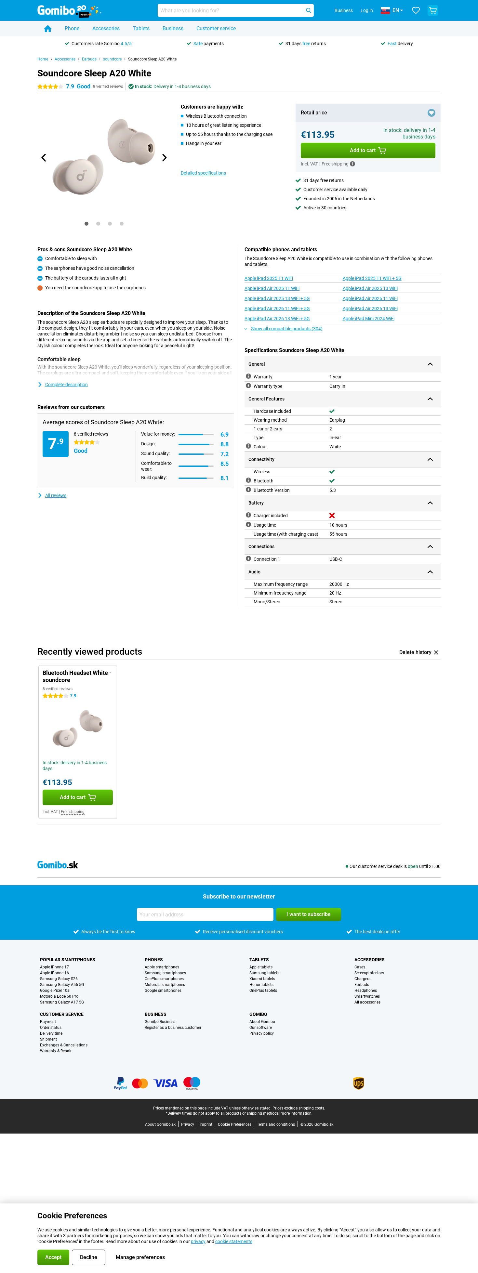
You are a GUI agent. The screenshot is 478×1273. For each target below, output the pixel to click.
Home (42, 59)
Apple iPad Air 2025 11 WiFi (272, 288)
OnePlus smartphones (164, 979)
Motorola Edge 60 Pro (59, 996)
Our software (260, 1027)
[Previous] (43, 157)
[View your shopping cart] (433, 10)
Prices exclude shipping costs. (298, 1108)
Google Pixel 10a (55, 990)
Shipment (48, 1039)
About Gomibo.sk (160, 1124)
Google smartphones (163, 990)
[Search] (308, 10)
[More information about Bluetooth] (248, 480)
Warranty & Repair (56, 1051)
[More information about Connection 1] (248, 558)
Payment (48, 1021)
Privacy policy (261, 1033)
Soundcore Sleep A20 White (152, 59)
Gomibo (258, 1014)
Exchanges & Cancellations (63, 1045)
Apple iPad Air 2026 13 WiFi (370, 308)
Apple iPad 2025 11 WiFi (269, 278)
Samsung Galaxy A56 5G (62, 984)
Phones (154, 959)
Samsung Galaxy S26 (59, 979)
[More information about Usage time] (248, 524)
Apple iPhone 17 (54, 967)
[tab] (86, 224)
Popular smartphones (67, 959)
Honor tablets (261, 984)
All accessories (367, 1002)
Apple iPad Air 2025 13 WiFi (370, 288)
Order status (50, 1027)
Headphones (365, 990)
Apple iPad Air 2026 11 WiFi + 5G (277, 308)
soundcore (112, 59)
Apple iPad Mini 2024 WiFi (368, 318)
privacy (198, 1241)
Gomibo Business (160, 1021)
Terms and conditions (276, 1124)
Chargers (362, 979)
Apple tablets (260, 967)
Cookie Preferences (234, 1124)
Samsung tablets (264, 973)
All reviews (55, 495)
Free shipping (73, 811)
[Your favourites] (416, 10)
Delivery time (51, 1033)
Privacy (187, 1124)
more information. (296, 1113)
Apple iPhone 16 (54, 973)
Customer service (216, 28)
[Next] (163, 157)
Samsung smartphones (165, 973)
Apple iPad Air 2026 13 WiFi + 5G (277, 318)
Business (173, 28)
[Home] (47, 28)
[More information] (352, 163)
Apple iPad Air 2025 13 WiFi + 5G (277, 298)
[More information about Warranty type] (248, 385)
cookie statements (233, 1241)
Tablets (141, 28)
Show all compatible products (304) (287, 328)
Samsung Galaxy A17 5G (62, 1002)
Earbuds (89, 59)
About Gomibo (262, 1021)
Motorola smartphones (165, 984)
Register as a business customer (173, 1027)
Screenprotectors (369, 973)
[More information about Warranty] (248, 376)
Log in (367, 10)
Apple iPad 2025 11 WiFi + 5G (372, 278)
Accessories (106, 28)
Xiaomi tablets (262, 979)
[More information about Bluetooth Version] (248, 489)
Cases (359, 967)
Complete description (66, 384)
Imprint (206, 1124)
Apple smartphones (162, 967)
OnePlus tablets (263, 990)
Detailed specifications (203, 173)
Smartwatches (367, 996)
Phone (72, 28)
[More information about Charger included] (248, 515)
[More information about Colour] (248, 446)
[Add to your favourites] (431, 113)
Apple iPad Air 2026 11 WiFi (370, 298)
